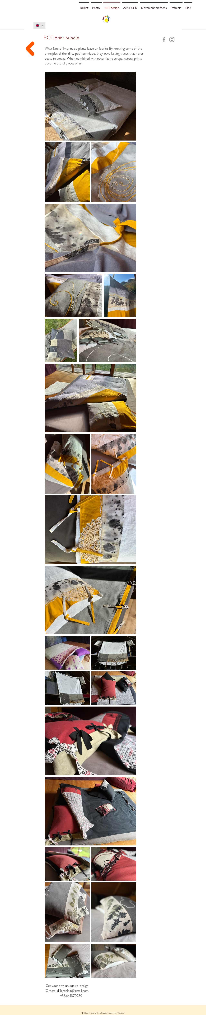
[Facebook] (164, 39)
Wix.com (120, 1012)
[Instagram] (172, 39)
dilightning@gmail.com (73, 990)
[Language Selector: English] (39, 25)
